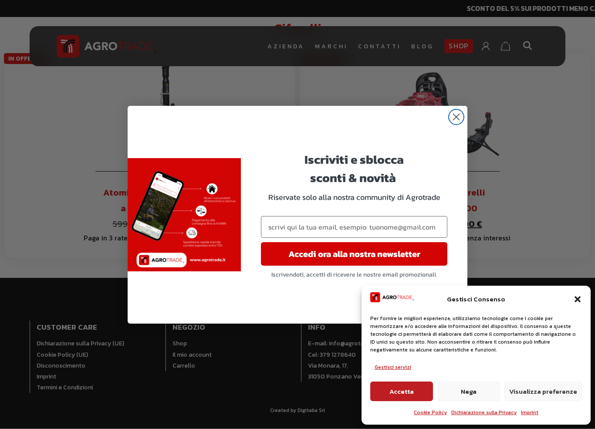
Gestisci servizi (393, 367)
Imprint (529, 412)
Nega (469, 391)
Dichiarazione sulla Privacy (484, 412)
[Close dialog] (456, 117)
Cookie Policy (430, 412)
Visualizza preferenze (543, 391)
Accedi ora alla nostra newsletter (354, 253)
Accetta (401, 391)
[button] (577, 299)
